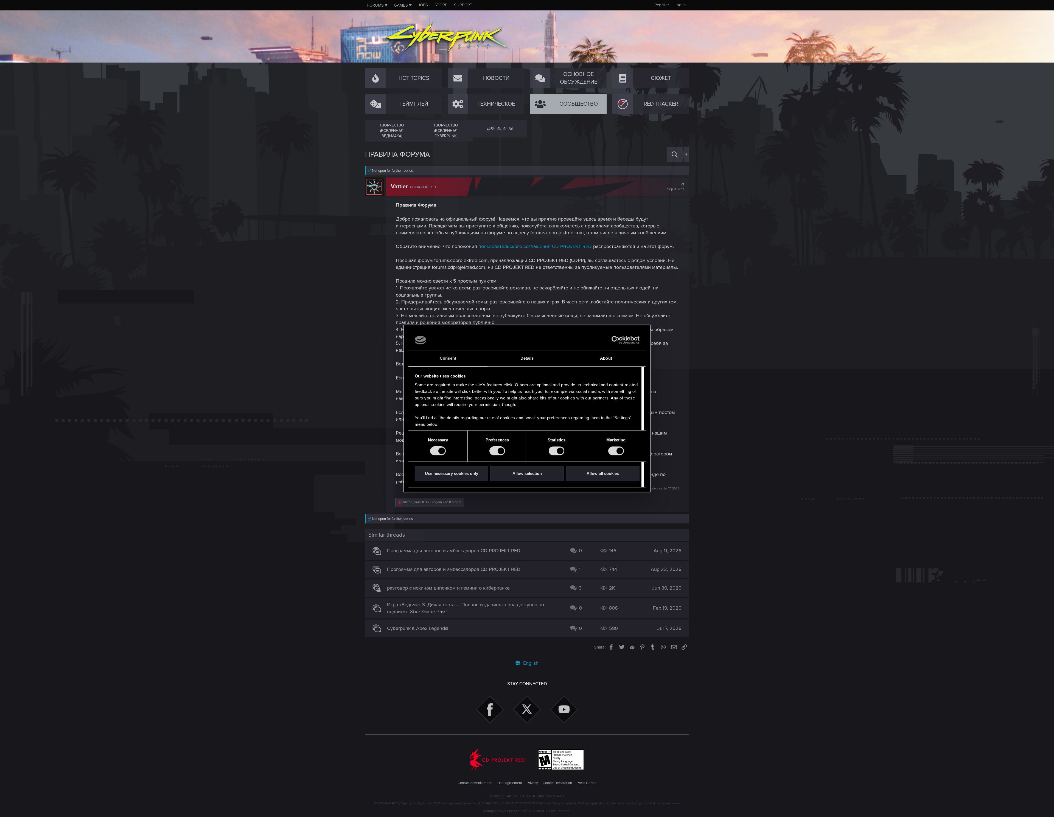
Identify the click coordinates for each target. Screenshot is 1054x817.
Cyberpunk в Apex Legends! (417, 628)
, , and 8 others (432, 502)
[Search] (675, 154)
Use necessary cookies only (451, 473)
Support (463, 4)
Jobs (423, 4)
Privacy (532, 783)
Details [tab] (527, 358)
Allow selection (527, 473)
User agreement (509, 783)
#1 (675, 186)
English (530, 663)
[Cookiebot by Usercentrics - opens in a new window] (616, 340)
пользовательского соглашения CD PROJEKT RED (535, 246)
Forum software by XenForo (527, 811)
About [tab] (606, 358)
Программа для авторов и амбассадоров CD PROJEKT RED (453, 551)
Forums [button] (375, 5)
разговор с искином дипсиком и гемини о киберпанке (448, 588)
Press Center (586, 783)
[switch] (497, 451)
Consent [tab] (448, 358)
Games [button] (401, 5)
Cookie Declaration (557, 783)
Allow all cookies (603, 473)
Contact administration (475, 783)
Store (441, 4)
